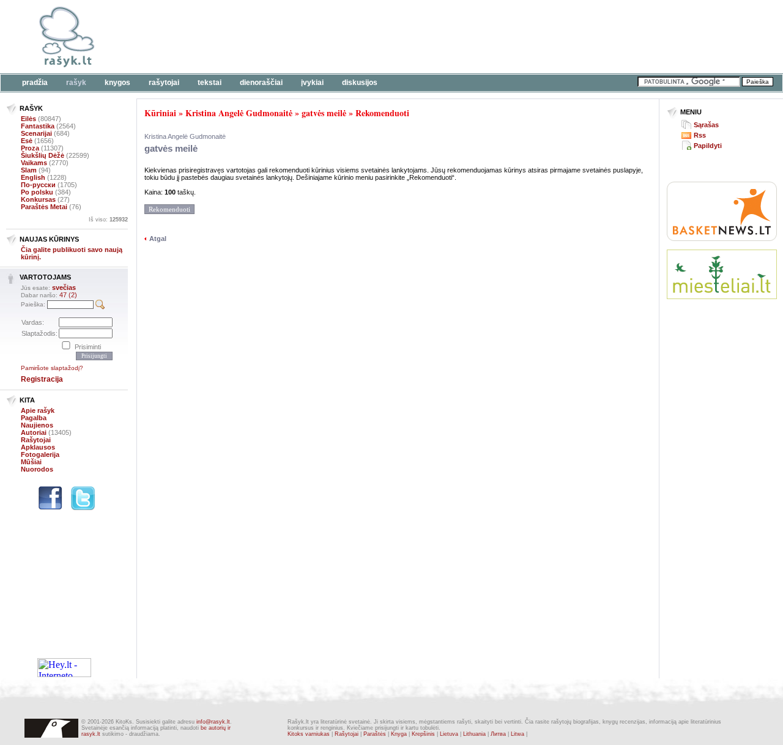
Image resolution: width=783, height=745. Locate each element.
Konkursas (38, 199)
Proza (30, 148)
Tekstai (209, 82)
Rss (700, 135)
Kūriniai (160, 112)
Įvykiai (312, 82)
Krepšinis (423, 734)
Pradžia (35, 82)
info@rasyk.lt (213, 722)
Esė (26, 140)
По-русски (38, 184)
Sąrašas (706, 124)
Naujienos (37, 425)
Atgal (157, 238)
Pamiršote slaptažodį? (52, 368)
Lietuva (449, 734)
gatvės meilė (324, 112)
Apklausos (38, 447)
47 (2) (68, 294)
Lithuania (474, 734)
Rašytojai (164, 82)
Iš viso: (108, 220)
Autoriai (33, 432)
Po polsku (37, 192)
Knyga (399, 734)
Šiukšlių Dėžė (42, 155)
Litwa (517, 734)
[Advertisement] (376, 36)
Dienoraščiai (261, 82)
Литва (498, 734)
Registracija (42, 379)
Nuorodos (37, 469)
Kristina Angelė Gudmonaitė (238, 112)
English (33, 177)
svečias (64, 287)
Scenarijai (36, 133)
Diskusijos (359, 82)
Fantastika (37, 126)
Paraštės (374, 734)
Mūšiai (31, 461)
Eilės (28, 118)
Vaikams (34, 162)
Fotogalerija (40, 454)
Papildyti (708, 145)
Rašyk (76, 82)
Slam (29, 170)
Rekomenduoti (382, 112)
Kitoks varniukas (309, 734)
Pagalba (33, 417)
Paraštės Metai (44, 206)
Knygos (117, 82)
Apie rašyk (37, 410)
